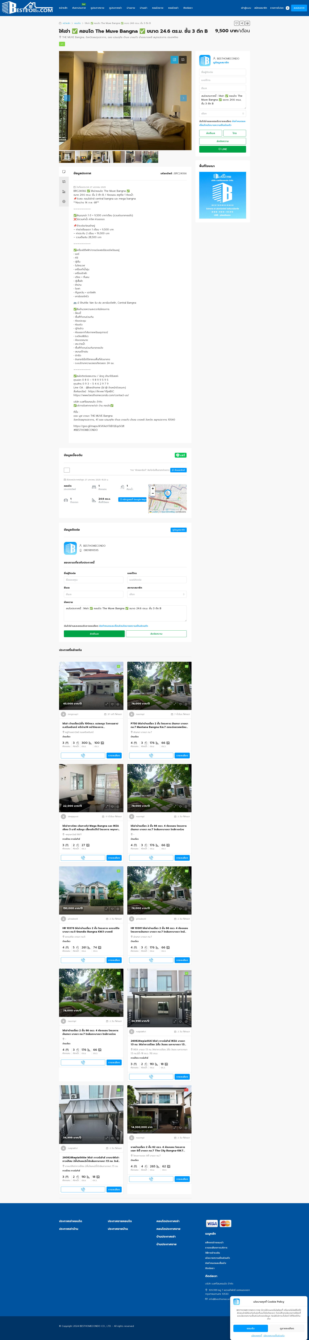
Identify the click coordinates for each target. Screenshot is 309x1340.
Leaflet (154, 511)
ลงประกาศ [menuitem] (299, 8)
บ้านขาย (131, 8)
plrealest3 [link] (73, 918)
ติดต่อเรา (188, 8)
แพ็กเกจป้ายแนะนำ (214, 1242)
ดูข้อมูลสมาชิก (178, 529)
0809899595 (91, 550)
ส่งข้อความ (156, 634)
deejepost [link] (73, 816)
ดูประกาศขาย (97, 8)
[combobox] (157, 594)
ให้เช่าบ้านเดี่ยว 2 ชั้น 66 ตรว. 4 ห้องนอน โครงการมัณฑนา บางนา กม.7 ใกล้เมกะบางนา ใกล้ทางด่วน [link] (159, 827)
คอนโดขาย (157, 8)
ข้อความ (68, 602)
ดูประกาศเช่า (115, 8)
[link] (91, 686)
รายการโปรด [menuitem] (279, 8)
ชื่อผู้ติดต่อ (70, 573)
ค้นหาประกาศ (79, 8)
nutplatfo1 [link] (141, 1031)
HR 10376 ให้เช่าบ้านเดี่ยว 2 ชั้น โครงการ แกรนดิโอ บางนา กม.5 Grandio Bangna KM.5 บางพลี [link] (90, 930)
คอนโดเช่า (173, 8)
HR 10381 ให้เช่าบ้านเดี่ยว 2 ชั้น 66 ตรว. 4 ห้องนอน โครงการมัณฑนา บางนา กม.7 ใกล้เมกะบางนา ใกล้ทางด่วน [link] (159, 930)
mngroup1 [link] (73, 714)
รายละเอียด (114, 755)
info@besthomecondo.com (223, 1299)
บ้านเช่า (143, 8)
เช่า (62, 44)
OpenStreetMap (168, 511)
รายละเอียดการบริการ (216, 1247)
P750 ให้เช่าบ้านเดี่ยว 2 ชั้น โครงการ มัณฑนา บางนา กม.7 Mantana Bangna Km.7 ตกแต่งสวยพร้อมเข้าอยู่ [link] (159, 725)
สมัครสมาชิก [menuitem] (260, 8)
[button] (236, 23)
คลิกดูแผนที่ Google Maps (134, 499)
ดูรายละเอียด (287, 1328)
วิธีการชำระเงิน (212, 1253)
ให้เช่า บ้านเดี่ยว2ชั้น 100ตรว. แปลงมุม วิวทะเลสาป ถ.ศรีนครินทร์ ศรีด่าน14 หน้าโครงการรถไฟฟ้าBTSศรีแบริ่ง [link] (90, 725)
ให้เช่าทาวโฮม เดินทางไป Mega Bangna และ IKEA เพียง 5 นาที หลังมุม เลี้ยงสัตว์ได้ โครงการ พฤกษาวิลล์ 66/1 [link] (91, 827)
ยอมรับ (251, 1328)
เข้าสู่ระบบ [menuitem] (246, 8)
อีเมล (67, 587)
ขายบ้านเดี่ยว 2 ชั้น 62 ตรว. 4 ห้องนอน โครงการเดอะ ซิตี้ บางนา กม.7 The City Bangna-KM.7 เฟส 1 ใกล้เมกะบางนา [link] (158, 1149)
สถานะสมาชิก (134, 587)
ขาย (186, 1090)
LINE (224, 149)
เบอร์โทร (132, 573)
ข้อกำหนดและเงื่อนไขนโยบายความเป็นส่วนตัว (123, 626)
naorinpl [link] (140, 714)
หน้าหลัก (63, 8)
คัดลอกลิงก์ (179, 470)
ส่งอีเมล (94, 634)
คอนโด (77, 23)
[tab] (174, 60)
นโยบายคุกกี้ (256, 1335)
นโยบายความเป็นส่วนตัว (274, 1335)
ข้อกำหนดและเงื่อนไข (215, 1263)
